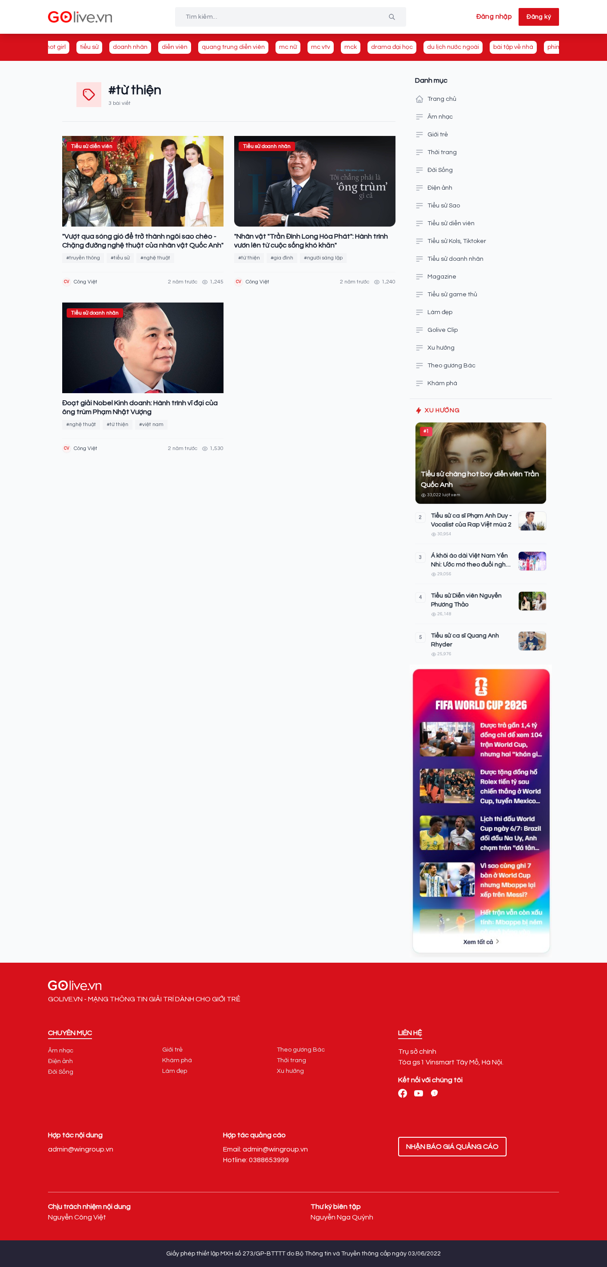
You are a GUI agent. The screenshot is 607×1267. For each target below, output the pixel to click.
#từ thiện (249, 258)
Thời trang (442, 152)
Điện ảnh (439, 188)
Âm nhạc (440, 117)
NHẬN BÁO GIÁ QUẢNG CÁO (452, 1146)
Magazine (441, 277)
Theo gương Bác (451, 366)
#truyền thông (83, 258)
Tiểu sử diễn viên (451, 223)
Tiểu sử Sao (443, 206)
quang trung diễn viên (233, 47)
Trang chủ (441, 99)
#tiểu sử (120, 258)
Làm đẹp (439, 312)
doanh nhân (130, 47)
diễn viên (175, 47)
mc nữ (288, 47)
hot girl (56, 47)
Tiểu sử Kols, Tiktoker (456, 241)
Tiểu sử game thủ (452, 294)
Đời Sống (440, 170)
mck (350, 47)
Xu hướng (441, 348)
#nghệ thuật (155, 258)
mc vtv (320, 47)
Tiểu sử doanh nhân (455, 259)
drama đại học (392, 47)
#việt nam (151, 424)
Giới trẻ (437, 134)
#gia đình (282, 258)
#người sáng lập (323, 258)
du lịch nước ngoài (453, 47)
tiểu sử (89, 47)
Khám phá (442, 383)
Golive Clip (442, 330)
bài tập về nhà (513, 47)
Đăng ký (539, 17)
